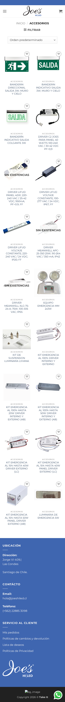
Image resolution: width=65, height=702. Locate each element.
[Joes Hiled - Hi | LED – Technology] (32, 11)
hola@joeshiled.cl (15, 598)
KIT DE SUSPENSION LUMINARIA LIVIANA (16, 358)
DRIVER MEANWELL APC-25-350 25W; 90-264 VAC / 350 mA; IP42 (48, 252)
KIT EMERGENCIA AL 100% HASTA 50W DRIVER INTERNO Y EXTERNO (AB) (48, 413)
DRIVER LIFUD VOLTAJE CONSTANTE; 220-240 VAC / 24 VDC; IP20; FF (17, 253)
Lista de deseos (13, 644)
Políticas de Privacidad (18, 651)
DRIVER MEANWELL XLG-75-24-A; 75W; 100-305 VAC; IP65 (16, 307)
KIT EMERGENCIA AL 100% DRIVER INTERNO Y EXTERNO (48, 359)
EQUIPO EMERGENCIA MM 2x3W (48, 305)
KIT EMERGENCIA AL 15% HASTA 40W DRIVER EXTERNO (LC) (17, 467)
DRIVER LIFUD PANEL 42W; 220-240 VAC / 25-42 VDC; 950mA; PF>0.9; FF (16, 198)
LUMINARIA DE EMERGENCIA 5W (48, 516)
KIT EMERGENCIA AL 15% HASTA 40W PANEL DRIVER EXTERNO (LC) (48, 467)
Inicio (20, 23)
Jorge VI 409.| (12, 559)
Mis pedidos (11, 632)
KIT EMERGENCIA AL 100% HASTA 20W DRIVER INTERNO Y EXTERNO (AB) (16, 413)
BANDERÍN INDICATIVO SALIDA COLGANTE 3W (16, 139)
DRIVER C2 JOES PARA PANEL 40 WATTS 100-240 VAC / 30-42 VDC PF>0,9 (48, 142)
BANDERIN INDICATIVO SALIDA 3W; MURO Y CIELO (48, 87)
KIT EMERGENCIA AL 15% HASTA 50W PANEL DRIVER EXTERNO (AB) (16, 519)
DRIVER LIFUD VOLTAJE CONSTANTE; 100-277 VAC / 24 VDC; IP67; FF (48, 198)
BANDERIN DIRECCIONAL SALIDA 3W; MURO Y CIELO (16, 89)
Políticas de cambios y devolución (26, 638)
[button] (5, 11)
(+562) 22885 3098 (15, 610)
